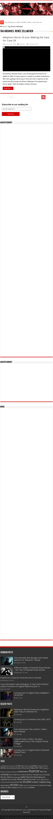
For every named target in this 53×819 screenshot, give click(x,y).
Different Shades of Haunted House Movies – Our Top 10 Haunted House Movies (32, 669)
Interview (38, 777)
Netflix (20, 779)
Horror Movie (21, 775)
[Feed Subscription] (52, 31)
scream (12, 782)
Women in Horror (22, 787)
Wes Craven (12, 787)
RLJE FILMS (32, 779)
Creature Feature (42, 766)
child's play (27, 766)
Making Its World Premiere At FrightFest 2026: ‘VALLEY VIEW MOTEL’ (31, 710)
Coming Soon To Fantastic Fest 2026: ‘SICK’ (32, 719)
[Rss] (26, 806)
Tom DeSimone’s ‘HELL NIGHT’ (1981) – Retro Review (23, 22)
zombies (31, 787)
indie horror (26, 777)
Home (4, 26)
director (3, 768)
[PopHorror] (26, 9)
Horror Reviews (44, 775)
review (25, 779)
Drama (18, 768)
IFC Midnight (16, 777)
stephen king (45, 782)
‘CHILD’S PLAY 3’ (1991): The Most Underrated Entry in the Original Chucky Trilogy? (31, 741)
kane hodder (12, 779)
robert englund (41, 779)
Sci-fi (7, 782)
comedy (34, 766)
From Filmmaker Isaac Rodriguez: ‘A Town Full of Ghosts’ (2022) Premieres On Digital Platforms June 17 (24, 685)
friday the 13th (36, 768)
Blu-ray (21, 766)
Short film (18, 782)
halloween (23, 771)
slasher (35, 782)
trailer (21, 785)
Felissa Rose (25, 768)
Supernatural (5, 785)
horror (34, 771)
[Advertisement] (26, 240)
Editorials (22, 44)
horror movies (33, 775)
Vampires (42, 785)
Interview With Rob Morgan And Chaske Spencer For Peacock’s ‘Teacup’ (31, 659)
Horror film (13, 775)
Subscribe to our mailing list (15, 104)
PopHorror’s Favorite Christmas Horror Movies (20, 678)
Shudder (27, 782)
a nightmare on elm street (9, 766)
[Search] (43, 97)
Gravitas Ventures (12, 772)
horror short (6, 777)
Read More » (8, 88)
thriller (14, 784)
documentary (11, 768)
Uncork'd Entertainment (31, 785)
